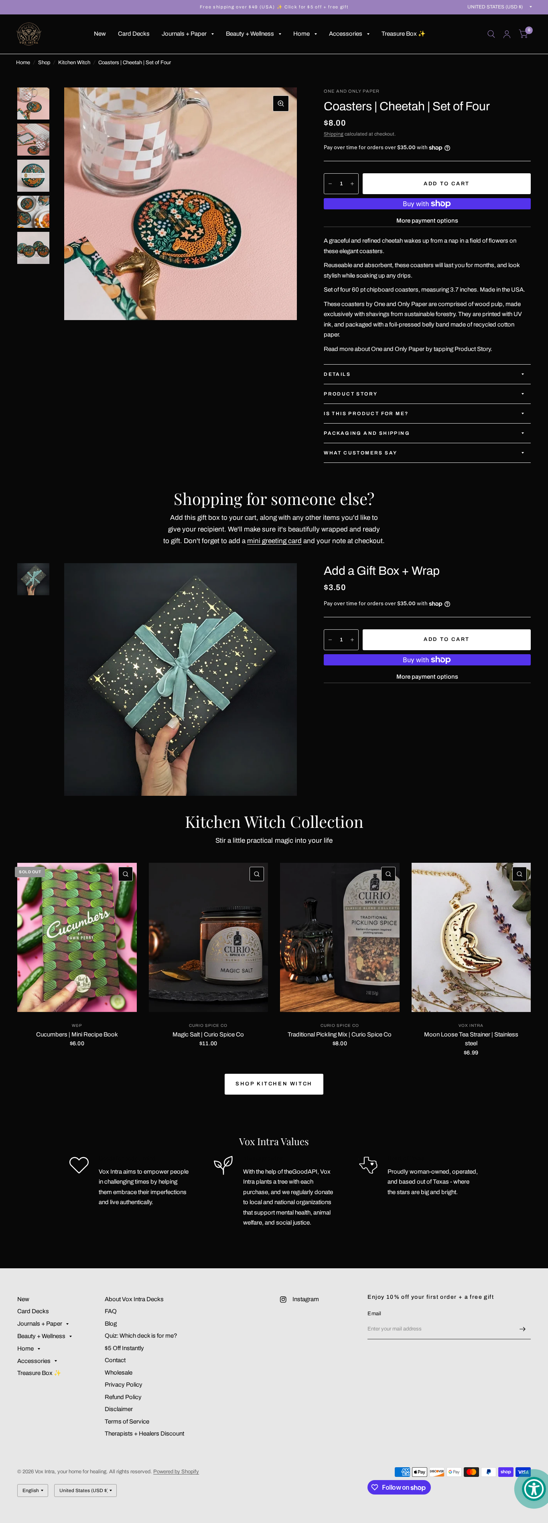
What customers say (360, 453)
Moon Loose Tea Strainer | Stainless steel (471, 1039)
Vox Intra (471, 1025)
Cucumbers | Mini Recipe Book (77, 1034)
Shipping (333, 134)
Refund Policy (123, 1397)
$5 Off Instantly (124, 1348)
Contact (115, 1360)
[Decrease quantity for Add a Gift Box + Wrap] (330, 640)
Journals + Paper (184, 33)
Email (374, 1313)
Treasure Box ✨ (404, 33)
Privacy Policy (123, 1384)
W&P (77, 1025)
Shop (44, 62)
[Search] (491, 34)
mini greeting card (274, 541)
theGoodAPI (300, 1171)
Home (301, 33)
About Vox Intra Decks (134, 1299)
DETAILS (337, 374)
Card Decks (134, 33)
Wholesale (118, 1372)
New (100, 33)
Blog (111, 1323)
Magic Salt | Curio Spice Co (208, 1034)
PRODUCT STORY (351, 394)
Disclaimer (119, 1409)
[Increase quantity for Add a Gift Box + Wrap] (352, 640)
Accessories (345, 33)
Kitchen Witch (74, 62)
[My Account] (507, 34)
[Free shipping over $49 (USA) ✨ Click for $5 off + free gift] (274, 7)
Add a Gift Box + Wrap (382, 570)
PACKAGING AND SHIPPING (367, 433)
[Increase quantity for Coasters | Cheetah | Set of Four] (352, 184)
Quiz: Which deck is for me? (141, 1335)
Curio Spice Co (208, 1025)
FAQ (111, 1311)
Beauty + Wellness (250, 33)
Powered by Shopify (176, 1471)
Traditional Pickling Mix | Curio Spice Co (340, 1034)
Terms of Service (127, 1421)
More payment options (427, 220)
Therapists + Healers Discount (144, 1433)
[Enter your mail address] (523, 1328)
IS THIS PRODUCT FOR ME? (366, 413)
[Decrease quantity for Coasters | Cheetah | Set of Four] (330, 184)
